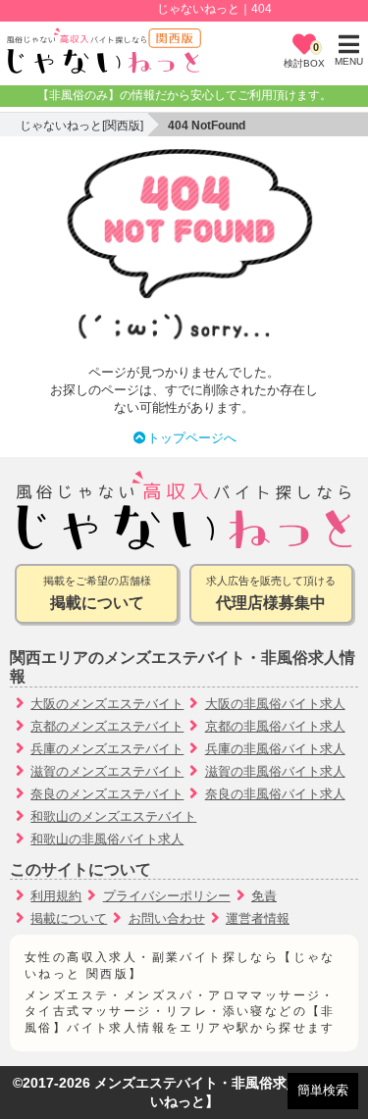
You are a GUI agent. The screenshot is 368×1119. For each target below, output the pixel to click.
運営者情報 (257, 918)
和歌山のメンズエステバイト (113, 816)
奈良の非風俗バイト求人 (275, 794)
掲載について (68, 918)
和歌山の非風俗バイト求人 (107, 839)
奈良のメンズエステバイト (107, 794)
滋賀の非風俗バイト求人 (275, 771)
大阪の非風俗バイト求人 (275, 703)
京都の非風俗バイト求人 (275, 726)
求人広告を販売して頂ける (271, 593)
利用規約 (55, 896)
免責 (264, 896)
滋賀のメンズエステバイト (107, 771)
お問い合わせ (167, 918)
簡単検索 (322, 1090)
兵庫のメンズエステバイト (107, 748)
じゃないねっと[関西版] (81, 125)
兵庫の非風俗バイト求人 (275, 748)
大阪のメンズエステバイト (107, 703)
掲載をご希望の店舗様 (97, 593)
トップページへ (192, 438)
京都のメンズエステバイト (107, 726)
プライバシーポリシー (167, 896)
